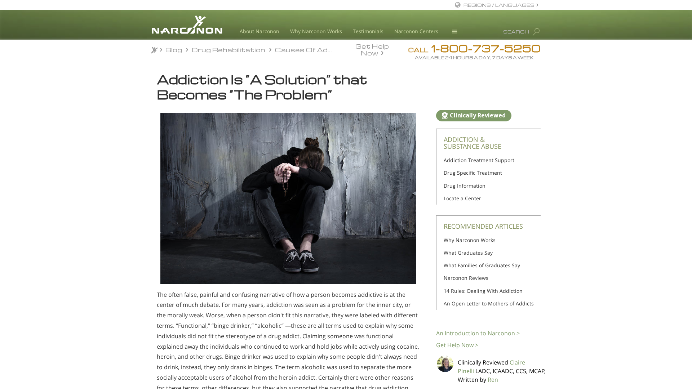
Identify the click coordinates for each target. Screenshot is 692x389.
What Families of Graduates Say (482, 265)
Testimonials (368, 31)
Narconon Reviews (466, 277)
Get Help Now (372, 49)
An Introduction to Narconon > (478, 333)
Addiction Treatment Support (479, 160)
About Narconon (259, 31)
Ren (493, 380)
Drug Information (464, 185)
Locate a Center (462, 198)
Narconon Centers (416, 31)
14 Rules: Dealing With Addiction (483, 290)
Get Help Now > (457, 345)
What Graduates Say (468, 252)
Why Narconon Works (316, 31)
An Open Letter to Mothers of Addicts (489, 303)
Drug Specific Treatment (473, 172)
